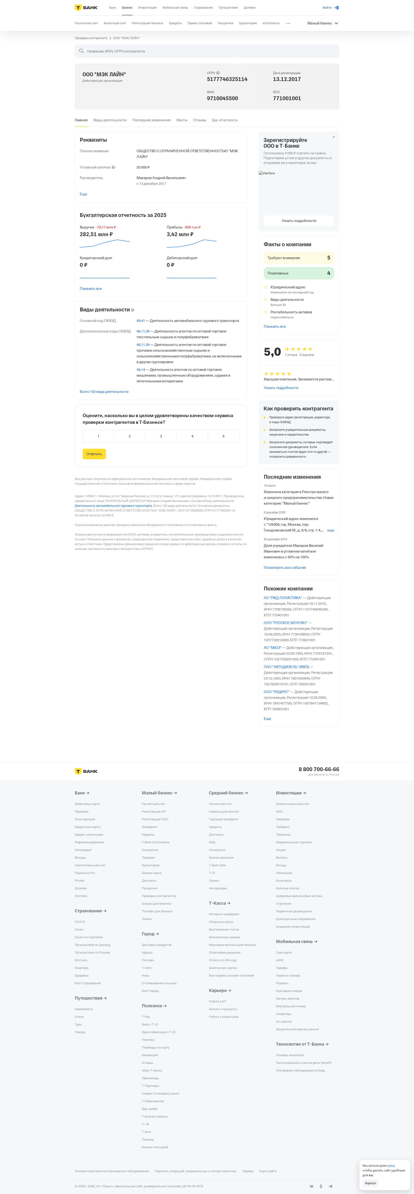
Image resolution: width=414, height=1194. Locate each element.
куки (390, 1165)
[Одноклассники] (321, 1186)
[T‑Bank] (86, 8)
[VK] (311, 1186)
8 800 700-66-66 (319, 769)
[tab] (81, 120)
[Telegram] (331, 1186)
